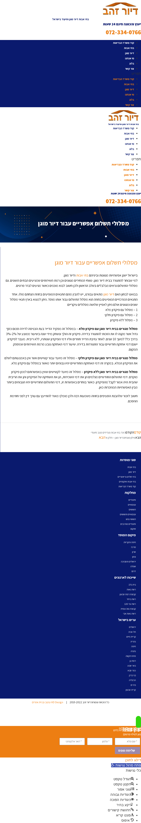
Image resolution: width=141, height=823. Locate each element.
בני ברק (132, 675)
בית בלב (132, 584)
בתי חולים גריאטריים (127, 476)
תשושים (132, 509)
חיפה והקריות (130, 542)
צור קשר (129, 68)
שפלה (133, 566)
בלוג (131, 63)
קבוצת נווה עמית (128, 608)
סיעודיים (132, 499)
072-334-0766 (123, 32)
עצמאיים (132, 504)
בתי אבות (129, 48)
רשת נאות (131, 589)
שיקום (133, 528)
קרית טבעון (131, 689)
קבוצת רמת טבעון (128, 594)
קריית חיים (131, 636)
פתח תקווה (131, 656)
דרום (134, 571)
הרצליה (132, 680)
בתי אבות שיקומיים (127, 481)
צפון (134, 556)
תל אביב (132, 631)
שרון (134, 551)
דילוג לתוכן (133, 760)
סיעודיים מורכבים (128, 524)
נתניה (133, 651)
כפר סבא (132, 670)
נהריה (133, 641)
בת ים (133, 684)
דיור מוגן (129, 53)
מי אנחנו (129, 58)
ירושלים (132, 627)
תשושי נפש (131, 519)
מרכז (133, 547)
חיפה (133, 646)
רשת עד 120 (130, 603)
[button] (70, 73)
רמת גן (133, 660)
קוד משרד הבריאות (123, 43)
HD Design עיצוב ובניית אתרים (47, 702)
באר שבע (131, 665)
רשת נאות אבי (129, 613)
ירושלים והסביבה (128, 561)
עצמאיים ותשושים (128, 514)
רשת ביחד (131, 599)
